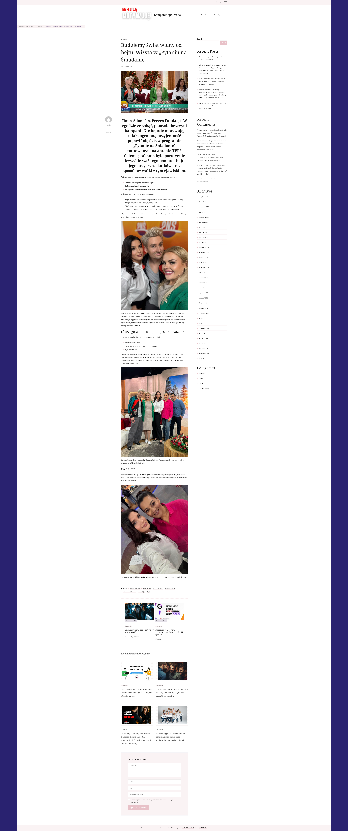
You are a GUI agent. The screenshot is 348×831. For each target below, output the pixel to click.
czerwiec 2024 (204, 328)
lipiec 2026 (202, 202)
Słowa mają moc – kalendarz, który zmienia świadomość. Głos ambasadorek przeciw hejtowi (172, 736)
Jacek (199, 154)
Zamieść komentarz (109, 132)
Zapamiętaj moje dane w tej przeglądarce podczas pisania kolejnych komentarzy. (152, 801)
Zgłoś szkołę (203, 15)
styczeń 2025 (203, 293)
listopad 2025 (203, 242)
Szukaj (199, 39)
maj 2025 (202, 273)
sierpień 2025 (203, 257)
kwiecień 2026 (204, 217)
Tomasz (199, 165)
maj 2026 (202, 212)
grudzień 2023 (204, 348)
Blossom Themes (188, 828)
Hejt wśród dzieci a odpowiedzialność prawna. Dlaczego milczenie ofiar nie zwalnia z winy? (210, 157)
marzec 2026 (203, 222)
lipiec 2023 (202, 359)
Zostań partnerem (220, 15)
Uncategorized (204, 389)
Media (201, 378)
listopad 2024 (203, 303)
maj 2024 (202, 333)
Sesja (201, 384)
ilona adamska (157, 588)
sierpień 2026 (203, 197)
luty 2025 (202, 288)
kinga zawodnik (170, 588)
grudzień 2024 (204, 298)
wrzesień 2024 (204, 313)
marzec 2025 (203, 283)
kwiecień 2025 (204, 278)
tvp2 (148, 592)
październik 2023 (204, 353)
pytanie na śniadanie (129, 592)
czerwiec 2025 (204, 267)
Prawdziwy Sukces (203, 179)
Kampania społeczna (167, 15)
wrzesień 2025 (204, 252)
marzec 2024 (203, 338)
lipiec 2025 (202, 262)
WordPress (202, 828)
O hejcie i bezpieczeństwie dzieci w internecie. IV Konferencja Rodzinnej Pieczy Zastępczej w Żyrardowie (211, 133)
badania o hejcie (135, 588)
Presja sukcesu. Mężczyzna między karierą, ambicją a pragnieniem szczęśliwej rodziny (172, 692)
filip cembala (147, 588)
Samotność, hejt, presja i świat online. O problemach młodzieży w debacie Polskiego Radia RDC (212, 106)
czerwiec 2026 (204, 207)
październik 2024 (204, 308)
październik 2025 (204, 247)
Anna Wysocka (202, 130)
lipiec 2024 (202, 323)
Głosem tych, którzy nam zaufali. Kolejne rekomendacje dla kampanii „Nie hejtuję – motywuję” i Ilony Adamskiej (137, 738)
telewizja (142, 592)
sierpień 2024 (203, 318)
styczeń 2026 (203, 232)
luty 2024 (202, 343)
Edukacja (124, 39)
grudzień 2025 (204, 237)
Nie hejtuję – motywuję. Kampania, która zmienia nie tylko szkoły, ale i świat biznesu (137, 692)
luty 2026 (202, 227)
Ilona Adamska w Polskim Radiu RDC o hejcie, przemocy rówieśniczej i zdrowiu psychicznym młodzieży (212, 81)
